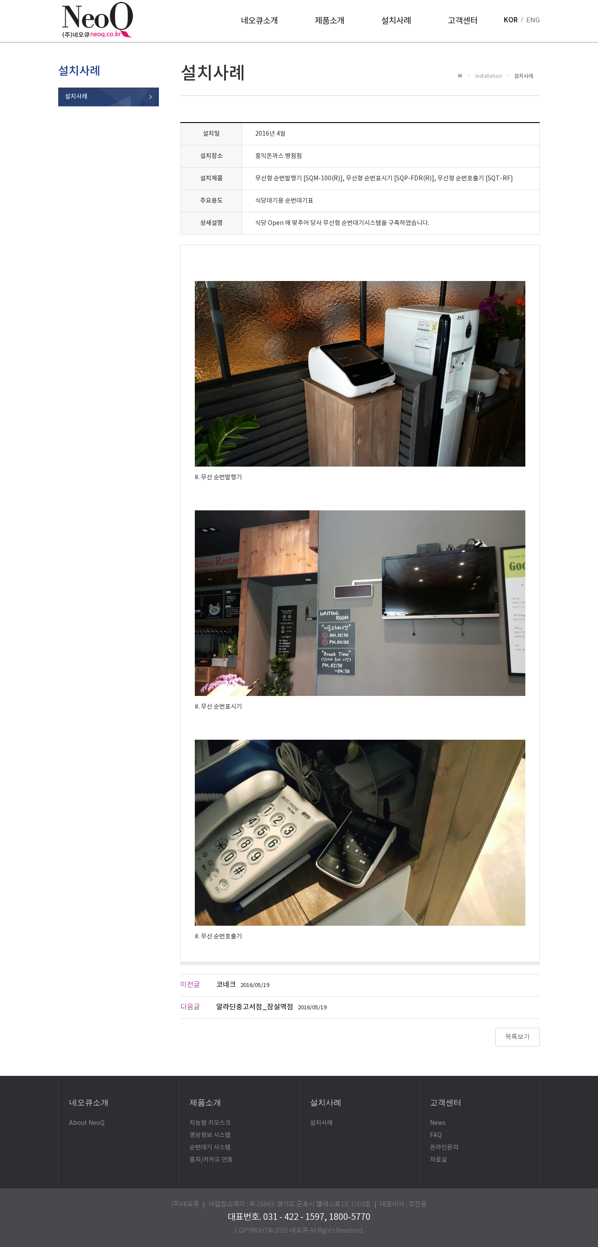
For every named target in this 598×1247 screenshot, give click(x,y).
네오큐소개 (259, 21)
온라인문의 (444, 1147)
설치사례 (396, 21)
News (438, 1123)
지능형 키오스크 (210, 1123)
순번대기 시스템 (210, 1147)
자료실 (438, 1159)
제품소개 (330, 21)
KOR (511, 20)
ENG (533, 20)
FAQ (436, 1135)
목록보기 (517, 1037)
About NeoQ (87, 1123)
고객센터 (463, 21)
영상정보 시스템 (210, 1135)
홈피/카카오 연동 (211, 1159)
